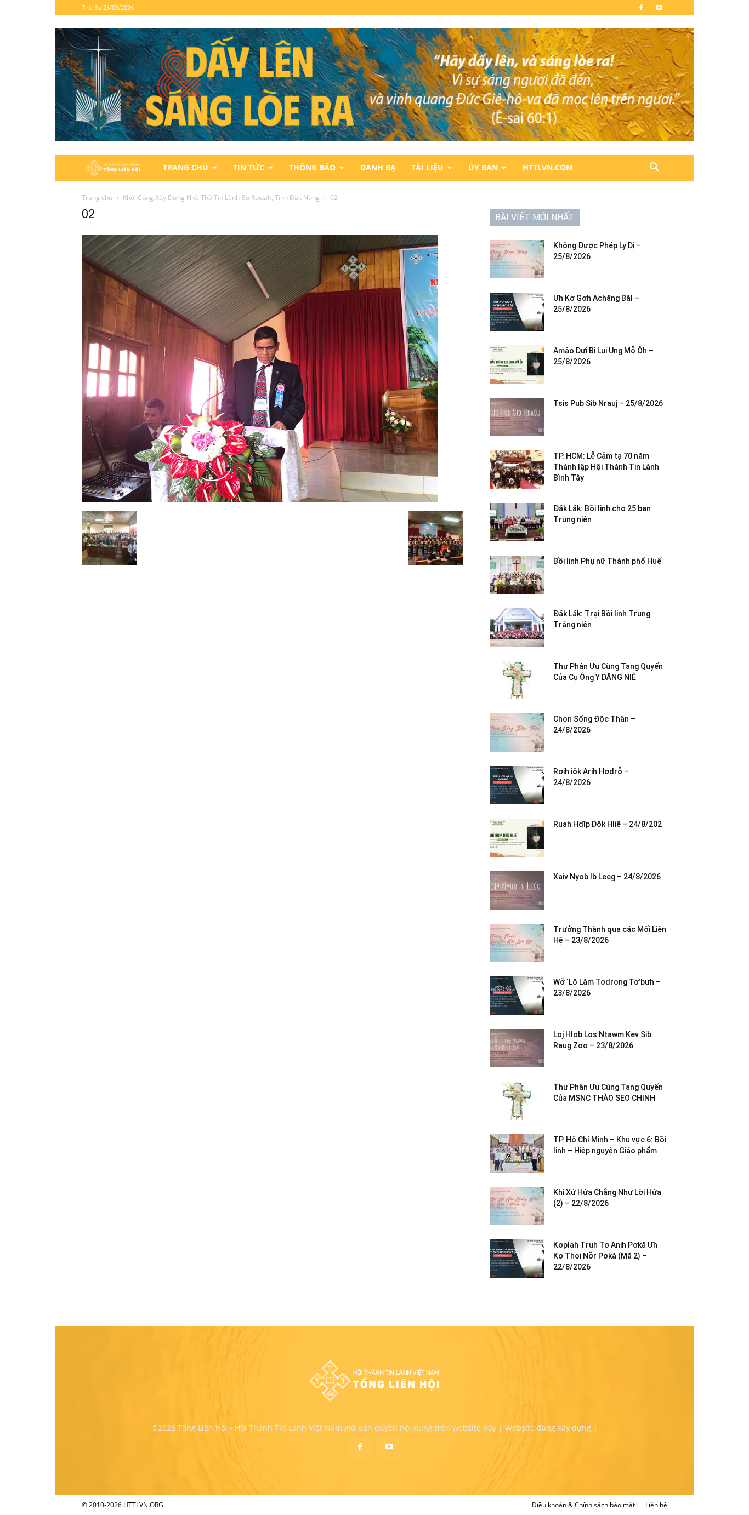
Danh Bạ (378, 167)
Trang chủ (97, 197)
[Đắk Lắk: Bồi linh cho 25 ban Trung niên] (517, 522)
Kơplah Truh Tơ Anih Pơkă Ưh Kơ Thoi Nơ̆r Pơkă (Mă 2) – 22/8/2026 (605, 1255)
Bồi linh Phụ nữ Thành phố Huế (607, 561)
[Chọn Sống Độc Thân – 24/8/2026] (517, 732)
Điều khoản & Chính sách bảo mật (583, 1505)
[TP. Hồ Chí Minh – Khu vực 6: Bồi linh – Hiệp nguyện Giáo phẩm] (517, 1153)
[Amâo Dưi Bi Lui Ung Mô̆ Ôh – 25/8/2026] (517, 364)
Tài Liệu (427, 167)
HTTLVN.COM (548, 167)
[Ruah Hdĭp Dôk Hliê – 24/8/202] (517, 838)
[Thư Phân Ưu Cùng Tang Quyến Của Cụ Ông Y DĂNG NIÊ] (517, 680)
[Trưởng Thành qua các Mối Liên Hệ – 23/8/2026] (517, 943)
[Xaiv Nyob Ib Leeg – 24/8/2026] (517, 890)
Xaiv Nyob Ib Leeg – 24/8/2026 (607, 876)
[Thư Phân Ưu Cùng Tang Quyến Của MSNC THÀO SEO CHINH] (517, 1101)
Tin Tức (248, 167)
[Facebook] (641, 7)
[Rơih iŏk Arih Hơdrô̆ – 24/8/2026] (517, 785)
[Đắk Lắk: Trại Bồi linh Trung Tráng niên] (517, 627)
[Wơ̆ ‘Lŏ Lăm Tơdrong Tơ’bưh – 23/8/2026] (517, 995)
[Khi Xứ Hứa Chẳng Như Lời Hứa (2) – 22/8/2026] (517, 1206)
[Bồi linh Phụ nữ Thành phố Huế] (517, 575)
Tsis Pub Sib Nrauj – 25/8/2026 (608, 403)
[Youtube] (659, 7)
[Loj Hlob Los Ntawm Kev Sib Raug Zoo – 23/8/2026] (517, 1048)
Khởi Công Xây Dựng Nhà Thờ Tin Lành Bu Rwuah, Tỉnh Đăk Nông (221, 197)
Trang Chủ (185, 167)
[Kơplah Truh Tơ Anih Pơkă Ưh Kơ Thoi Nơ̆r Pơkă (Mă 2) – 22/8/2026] (517, 1258)
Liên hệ (656, 1505)
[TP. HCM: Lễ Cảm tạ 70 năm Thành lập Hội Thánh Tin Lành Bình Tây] (517, 469)
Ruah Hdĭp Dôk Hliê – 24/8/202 (607, 824)
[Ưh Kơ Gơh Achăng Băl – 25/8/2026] (517, 312)
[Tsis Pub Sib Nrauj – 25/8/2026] (517, 417)
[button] (654, 168)
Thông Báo (312, 167)
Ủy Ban (483, 167)
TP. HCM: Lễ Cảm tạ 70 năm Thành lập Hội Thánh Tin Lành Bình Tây (606, 466)
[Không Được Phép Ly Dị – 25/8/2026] (517, 259)
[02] (260, 499)
